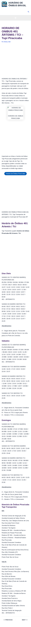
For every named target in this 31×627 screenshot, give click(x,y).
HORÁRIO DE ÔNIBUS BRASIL (17, 4)
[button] (28, 12)
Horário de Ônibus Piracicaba (15, 173)
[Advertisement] (15, 61)
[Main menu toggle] (15, 18)
